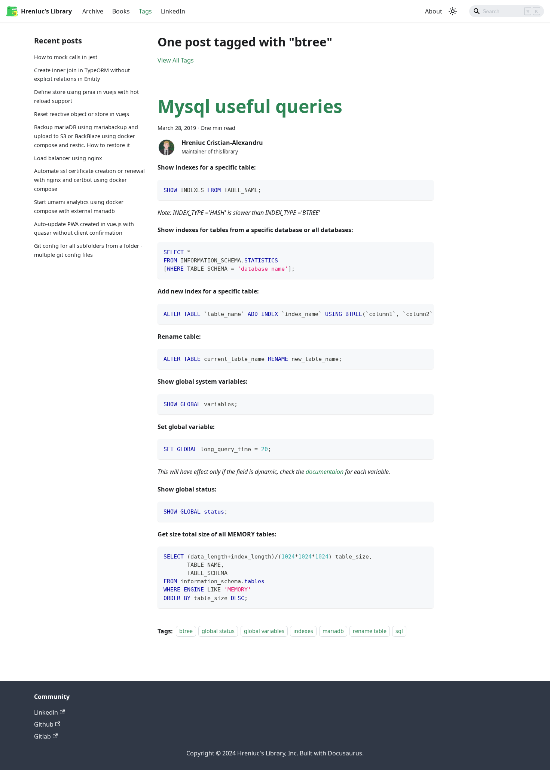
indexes (303, 631)
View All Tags (176, 60)
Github (44, 724)
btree (186, 631)
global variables (264, 631)
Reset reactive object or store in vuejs (81, 114)
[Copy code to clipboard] (424, 189)
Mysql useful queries (250, 106)
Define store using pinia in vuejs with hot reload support (86, 97)
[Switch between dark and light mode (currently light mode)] (453, 11)
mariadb (333, 631)
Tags (145, 11)
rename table (369, 631)
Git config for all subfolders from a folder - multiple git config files (88, 251)
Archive (92, 11)
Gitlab (42, 736)
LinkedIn (173, 11)
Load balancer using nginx (68, 158)
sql (399, 631)
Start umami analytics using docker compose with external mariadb (78, 206)
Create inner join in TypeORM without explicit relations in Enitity (82, 75)
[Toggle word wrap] (410, 313)
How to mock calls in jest (65, 57)
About (433, 11)
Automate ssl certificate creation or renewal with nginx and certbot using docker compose (89, 180)
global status (218, 631)
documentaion (324, 472)
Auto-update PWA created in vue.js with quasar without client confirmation (84, 228)
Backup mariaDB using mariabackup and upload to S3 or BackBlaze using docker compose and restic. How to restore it (86, 136)
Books (121, 11)
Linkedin (46, 712)
